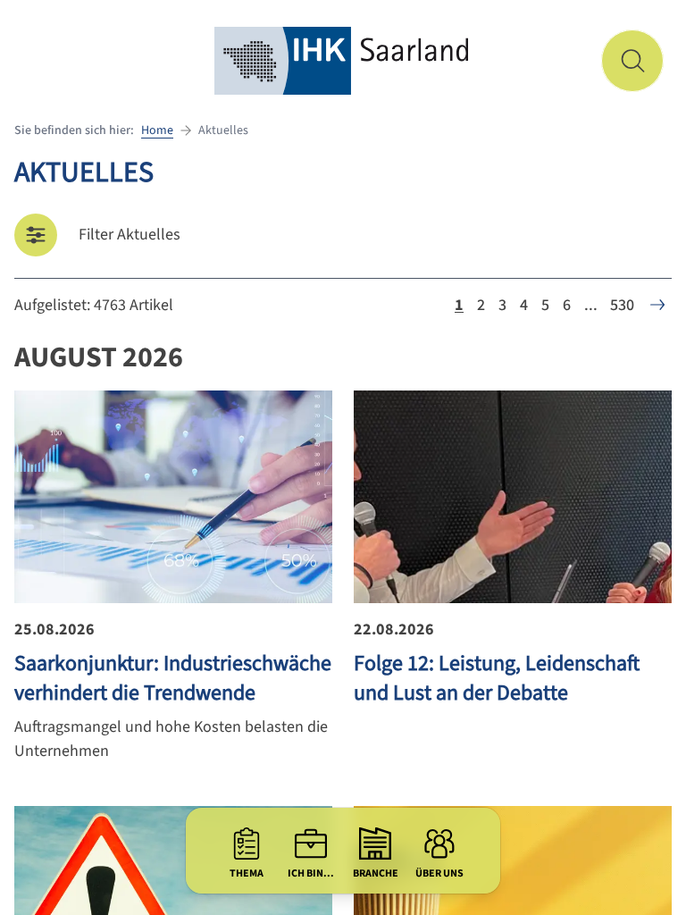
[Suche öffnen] (632, 60)
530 (622, 305)
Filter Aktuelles (129, 234)
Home (157, 130)
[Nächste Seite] (657, 305)
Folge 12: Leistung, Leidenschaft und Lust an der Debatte (497, 678)
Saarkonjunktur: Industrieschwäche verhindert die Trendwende (172, 678)
